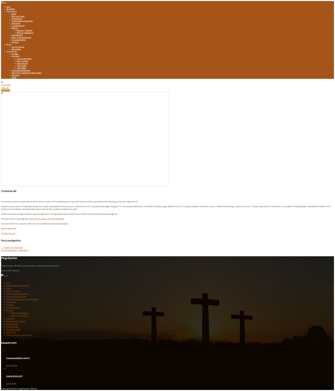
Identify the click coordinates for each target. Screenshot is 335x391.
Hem (8, 7)
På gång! (10, 318)
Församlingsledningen (21, 70)
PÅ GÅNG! (10, 9)
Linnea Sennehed (24, 59)
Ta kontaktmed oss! (6, 86)
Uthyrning (15, 75)
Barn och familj (18, 16)
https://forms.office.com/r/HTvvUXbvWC (46, 218)
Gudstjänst (11, 302)
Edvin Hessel (22, 63)
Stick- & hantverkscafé (21, 37)
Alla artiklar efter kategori (18, 285)
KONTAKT (5, 90)
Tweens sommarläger (12, 247)
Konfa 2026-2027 (14, 376)
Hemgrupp (16, 23)
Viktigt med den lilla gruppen (19, 335)
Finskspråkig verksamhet (22, 21)
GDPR (14, 77)
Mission (15, 28)
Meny (3, 2)
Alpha (14, 14)
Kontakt (15, 54)
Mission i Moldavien (25, 33)
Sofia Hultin (22, 66)
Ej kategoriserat (8, 233)
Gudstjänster (17, 19)
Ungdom (15, 42)
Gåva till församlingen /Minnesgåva (27, 73)
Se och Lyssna (18, 47)
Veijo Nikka (21, 68)
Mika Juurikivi (22, 61)
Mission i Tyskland (24, 30)
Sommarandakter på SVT (18, 358)
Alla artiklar (16, 49)
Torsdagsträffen (19, 40)
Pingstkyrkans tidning (16, 321)
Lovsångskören (18, 26)
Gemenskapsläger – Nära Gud (15, 250)
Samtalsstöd (17, 35)
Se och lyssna (12, 326)
